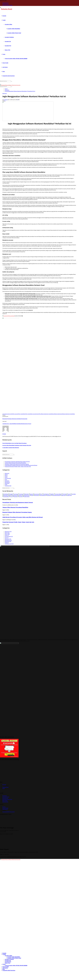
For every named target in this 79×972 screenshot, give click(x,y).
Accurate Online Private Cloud (14, 33)
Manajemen (7, 482)
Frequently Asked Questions (8, 75)
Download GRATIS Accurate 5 (8, 811)
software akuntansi (58, 414)
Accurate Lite (8, 41)
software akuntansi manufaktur (68, 414)
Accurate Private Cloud (7, 799)
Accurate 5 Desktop (9, 37)
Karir (6, 479)
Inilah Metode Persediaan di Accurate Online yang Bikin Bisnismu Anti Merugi (21, 465)
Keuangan (7, 480)
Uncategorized (8, 485)
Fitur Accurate (8, 478)
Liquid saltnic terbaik (72, 411)
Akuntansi (4, 93)
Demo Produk (5, 62)
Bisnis (6, 475)
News (3, 71)
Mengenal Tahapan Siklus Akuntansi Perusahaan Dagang (17, 464)
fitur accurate (15, 414)
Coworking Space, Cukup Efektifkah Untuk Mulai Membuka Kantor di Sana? (16, 423)
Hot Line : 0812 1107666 (7, 5)
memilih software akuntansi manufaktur (45, 414)
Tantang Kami (5, 4)
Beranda (4, 15)
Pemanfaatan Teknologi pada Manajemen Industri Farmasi (17, 461)
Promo (3, 54)
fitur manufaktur (22, 414)
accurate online (9, 414)
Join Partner (5, 67)
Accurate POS (8, 45)
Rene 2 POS (7, 50)
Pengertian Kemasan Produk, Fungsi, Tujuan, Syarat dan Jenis (18, 466)
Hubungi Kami (5, 2)
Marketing (7, 483)
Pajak (6, 484)
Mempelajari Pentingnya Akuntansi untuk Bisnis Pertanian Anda (14, 418)
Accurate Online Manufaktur (13, 28)
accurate (4, 414)
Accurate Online (8, 24)
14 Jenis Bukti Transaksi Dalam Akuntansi (10, 447)
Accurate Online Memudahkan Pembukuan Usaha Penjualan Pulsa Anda (16, 445)
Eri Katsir (6, 99)
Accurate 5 (4, 795)
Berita (6, 474)
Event (6, 477)
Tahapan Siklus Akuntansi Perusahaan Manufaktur (15, 462)
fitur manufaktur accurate (31, 414)
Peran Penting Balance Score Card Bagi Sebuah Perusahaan (14, 443)
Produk (3, 20)
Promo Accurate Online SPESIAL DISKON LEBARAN (16, 58)
